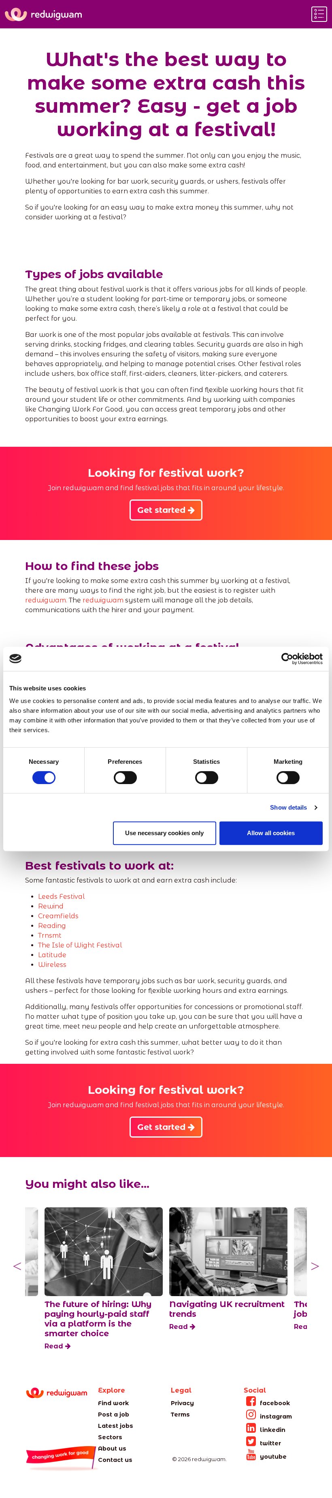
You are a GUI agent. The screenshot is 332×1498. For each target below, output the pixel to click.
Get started (162, 510)
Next (315, 1266)
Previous (17, 1266)
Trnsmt (50, 935)
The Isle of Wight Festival (80, 945)
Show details (288, 807)
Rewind (51, 906)
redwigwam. (46, 600)
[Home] (43, 14)
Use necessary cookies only (164, 832)
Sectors (110, 1437)
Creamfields (58, 916)
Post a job (113, 1414)
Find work (113, 1403)
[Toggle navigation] (319, 14)
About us (112, 1448)
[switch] (125, 777)
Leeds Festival (61, 896)
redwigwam (103, 600)
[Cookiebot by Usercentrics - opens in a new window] (287, 659)
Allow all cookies (271, 832)
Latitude (53, 955)
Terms (180, 1414)
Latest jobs (115, 1425)
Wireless (52, 965)
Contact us (115, 1460)
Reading (52, 926)
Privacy (182, 1403)
